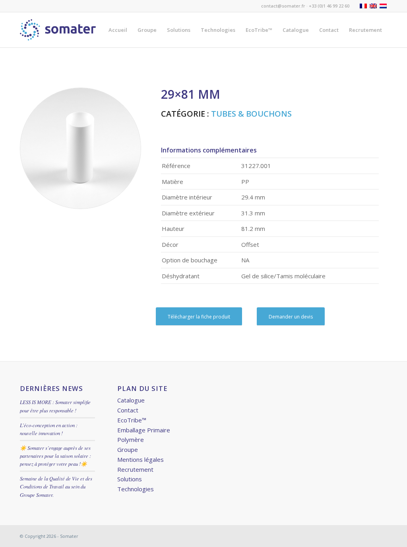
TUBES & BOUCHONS (251, 113)
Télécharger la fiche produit (199, 316)
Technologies (135, 489)
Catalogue (131, 400)
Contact (127, 410)
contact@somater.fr (283, 6)
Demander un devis (291, 316)
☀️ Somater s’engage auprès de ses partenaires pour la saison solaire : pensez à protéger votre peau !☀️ (55, 455)
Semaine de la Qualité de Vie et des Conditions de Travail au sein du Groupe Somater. (56, 486)
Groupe (127, 449)
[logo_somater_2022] (58, 29)
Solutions (129, 479)
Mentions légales (140, 459)
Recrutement (135, 469)
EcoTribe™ (131, 420)
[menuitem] (117, 29)
